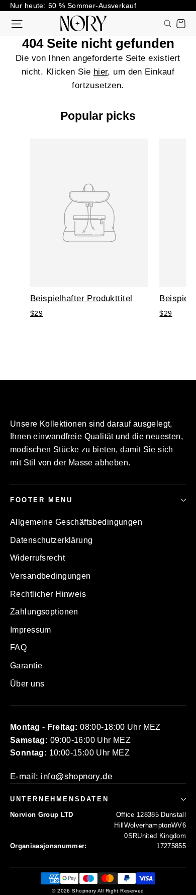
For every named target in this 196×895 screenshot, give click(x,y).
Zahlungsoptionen (44, 611)
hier (100, 72)
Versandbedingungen (50, 576)
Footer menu (41, 500)
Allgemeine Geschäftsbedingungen (76, 522)
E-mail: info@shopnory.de (61, 776)
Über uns (27, 683)
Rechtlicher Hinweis (48, 594)
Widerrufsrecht (37, 558)
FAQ (18, 647)
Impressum (30, 630)
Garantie (26, 665)
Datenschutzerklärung (51, 540)
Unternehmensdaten (59, 799)
